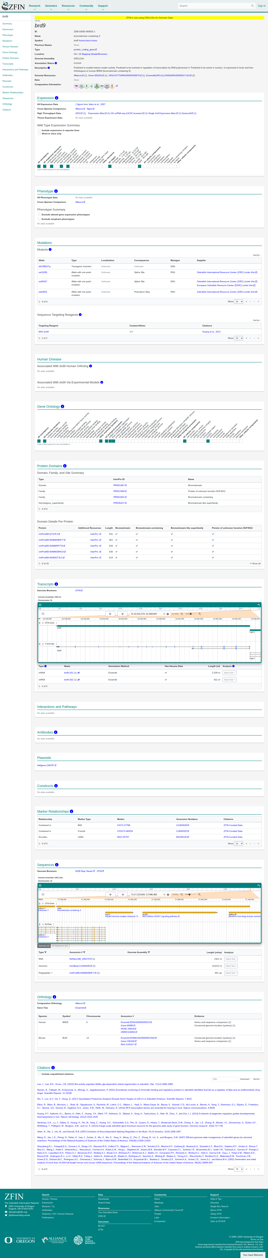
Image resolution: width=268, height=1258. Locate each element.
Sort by (256, 255)
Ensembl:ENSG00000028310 (135, 1022)
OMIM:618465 (128, 1032)
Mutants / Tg (48, 1206)
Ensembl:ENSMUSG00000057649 (137, 1038)
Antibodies (47, 1210)
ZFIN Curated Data (233, 825)
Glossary (214, 1202)
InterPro (94, 534)
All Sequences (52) (60, 946)
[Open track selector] (44, 613)
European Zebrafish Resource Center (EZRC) (219, 285)
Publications (48, 1217)
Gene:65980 (127, 1025)
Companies (159, 1221)
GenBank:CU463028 (79, 966)
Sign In (262, 5)
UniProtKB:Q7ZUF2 (48, 534)
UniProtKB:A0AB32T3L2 (50, 557)
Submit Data (104, 1202)
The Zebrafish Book (108, 1212)
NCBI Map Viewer (84, 871)
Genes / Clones (49, 1199)
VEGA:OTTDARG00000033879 (124, 75)
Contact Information (220, 1217)
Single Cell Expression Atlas (162, 113)
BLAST (101, 1226)
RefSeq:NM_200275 (79, 959)
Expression (47, 1202)
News (157, 1199)
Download (244, 1079)
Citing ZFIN (215, 1214)
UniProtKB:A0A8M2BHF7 (51, 540)
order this (250, 272)
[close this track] (43, 623)
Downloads (103, 1199)
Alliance (77, 75)
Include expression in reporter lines (60, 130)
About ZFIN (216, 1210)
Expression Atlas (96, 113)
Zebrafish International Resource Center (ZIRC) (220, 272)
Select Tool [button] (229, 673)
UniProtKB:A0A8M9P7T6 (51, 546)
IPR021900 (118, 491)
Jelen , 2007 (97, 104)
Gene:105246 (127, 1041)
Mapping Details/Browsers (94, 54)
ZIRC (100, 1216)
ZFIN (77, 590)
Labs (156, 1217)
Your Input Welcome (253, 1255)
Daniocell (186, 113)
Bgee (89, 109)
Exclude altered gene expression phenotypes (66, 214)
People (157, 1214)
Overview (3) (44, 946)
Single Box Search (219, 1206)
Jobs (156, 1206)
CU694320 (181, 831)
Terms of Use (256, 1239)
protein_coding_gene (84, 49)
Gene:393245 (95, 75)
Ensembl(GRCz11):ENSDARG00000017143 (167, 75)
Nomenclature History (88, 41)
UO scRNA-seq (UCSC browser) (126, 113)
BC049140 (181, 837)
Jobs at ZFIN (216, 1221)
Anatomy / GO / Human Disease (58, 1214)
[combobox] (217, 6)
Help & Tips (215, 1199)
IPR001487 (118, 485)
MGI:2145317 (127, 1044)
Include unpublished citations (58, 1074)
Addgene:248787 (45, 765)
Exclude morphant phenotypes (58, 219)
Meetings (158, 1202)
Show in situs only (51, 133)
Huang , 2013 (211, 331)
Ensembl (79, 1008)
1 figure (79, 104)
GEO (77, 113)
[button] (45, 952)
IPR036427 (118, 503)
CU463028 (181, 825)
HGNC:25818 (127, 1028)
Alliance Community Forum (167, 1210)
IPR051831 (118, 497)
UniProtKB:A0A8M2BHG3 (51, 551)
